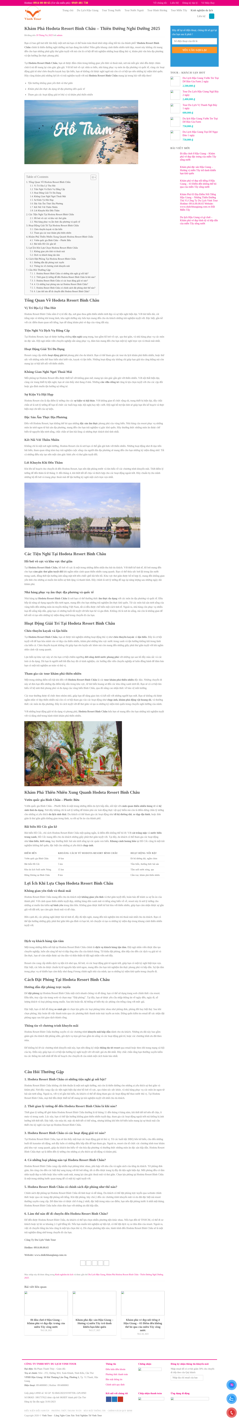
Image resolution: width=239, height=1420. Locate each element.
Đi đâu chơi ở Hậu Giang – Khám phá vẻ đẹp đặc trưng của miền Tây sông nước (198, 156)
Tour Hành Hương (157, 10)
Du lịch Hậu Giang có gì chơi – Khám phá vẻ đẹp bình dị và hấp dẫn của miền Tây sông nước (199, 220)
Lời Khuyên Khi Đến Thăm (47, 210)
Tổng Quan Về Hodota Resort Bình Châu (50, 182)
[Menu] (211, 16)
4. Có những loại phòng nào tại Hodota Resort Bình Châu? (61, 284)
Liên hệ (201, 16)
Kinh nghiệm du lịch (202, 10)
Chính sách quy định (115, 1384)
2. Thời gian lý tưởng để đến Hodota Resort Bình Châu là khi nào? (64, 277)
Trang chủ (67, 10)
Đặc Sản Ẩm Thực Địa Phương (48, 203)
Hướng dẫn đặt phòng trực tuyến (49, 262)
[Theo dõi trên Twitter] (114, 1399)
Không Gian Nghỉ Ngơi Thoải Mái (50, 196)
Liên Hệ (174, 2)
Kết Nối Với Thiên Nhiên (46, 207)
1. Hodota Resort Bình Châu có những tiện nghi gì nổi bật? (61, 273)
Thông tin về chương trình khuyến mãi (52, 266)
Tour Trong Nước (111, 10)
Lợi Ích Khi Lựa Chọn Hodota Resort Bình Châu (53, 247)
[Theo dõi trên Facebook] (108, 1399)
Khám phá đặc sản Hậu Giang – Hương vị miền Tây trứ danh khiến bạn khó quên (198, 170)
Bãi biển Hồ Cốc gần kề (45, 244)
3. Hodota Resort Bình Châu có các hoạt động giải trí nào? (61, 280)
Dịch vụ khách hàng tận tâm (47, 255)
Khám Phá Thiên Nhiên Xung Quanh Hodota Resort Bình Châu (61, 236)
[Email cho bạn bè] (94, 1263)
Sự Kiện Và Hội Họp (43, 200)
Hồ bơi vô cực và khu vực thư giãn (50, 218)
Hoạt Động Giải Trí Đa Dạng (47, 193)
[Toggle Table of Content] (91, 177)
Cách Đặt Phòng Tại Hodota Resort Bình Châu (52, 258)
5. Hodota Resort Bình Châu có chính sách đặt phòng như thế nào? (64, 288)
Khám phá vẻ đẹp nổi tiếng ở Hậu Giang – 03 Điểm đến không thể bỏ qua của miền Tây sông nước (198, 183)
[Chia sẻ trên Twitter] (88, 1263)
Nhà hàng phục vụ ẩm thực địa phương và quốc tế (57, 222)
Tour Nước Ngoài (134, 10)
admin (59, 35)
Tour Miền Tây (179, 10)
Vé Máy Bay (208, 2)
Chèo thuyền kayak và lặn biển (48, 229)
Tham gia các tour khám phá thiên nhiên (52, 233)
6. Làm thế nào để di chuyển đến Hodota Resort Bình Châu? (61, 291)
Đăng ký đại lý (190, 2)
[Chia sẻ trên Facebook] (83, 1263)
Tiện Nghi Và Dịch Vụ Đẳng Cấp (49, 189)
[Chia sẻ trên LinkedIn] (106, 1263)
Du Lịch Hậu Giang (87, 10)
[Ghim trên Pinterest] (100, 1263)
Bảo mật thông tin (114, 1379)
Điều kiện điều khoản (115, 1369)
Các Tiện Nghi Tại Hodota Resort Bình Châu (51, 214)
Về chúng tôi (160, 2)
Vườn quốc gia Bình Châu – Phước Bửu (52, 240)
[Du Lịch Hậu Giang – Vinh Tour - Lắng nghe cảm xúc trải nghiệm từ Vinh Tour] (40, 13)
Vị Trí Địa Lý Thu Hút (44, 185)
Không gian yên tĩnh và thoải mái (49, 251)
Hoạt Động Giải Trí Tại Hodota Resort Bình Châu (54, 225)
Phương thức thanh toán (117, 1374)
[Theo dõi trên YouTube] (120, 1399)
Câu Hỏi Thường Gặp (40, 269)
